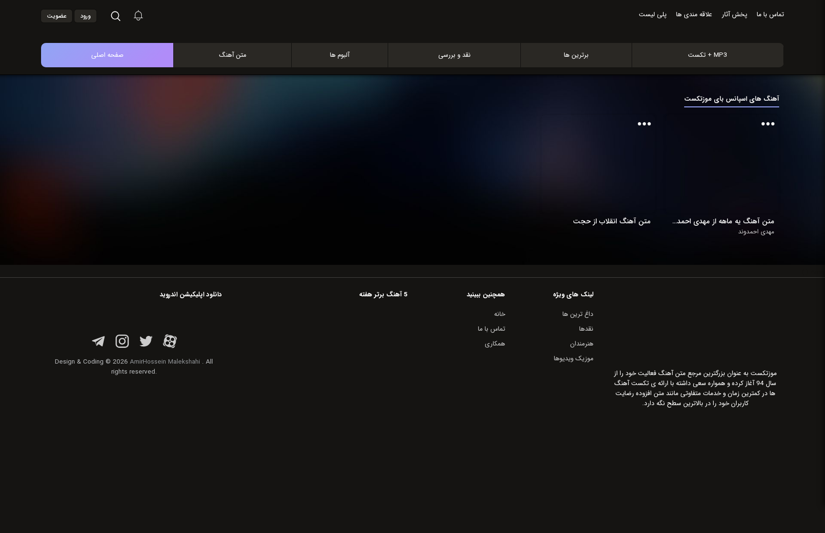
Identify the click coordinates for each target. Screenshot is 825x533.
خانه (499, 314)
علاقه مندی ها (694, 15)
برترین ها (576, 55)
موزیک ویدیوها (573, 359)
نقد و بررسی (454, 55)
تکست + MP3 (707, 55)
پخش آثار (734, 15)
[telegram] (98, 347)
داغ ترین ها (577, 314)
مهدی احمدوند (756, 232)
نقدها (586, 329)
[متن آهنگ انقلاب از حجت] (605, 164)
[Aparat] (170, 347)
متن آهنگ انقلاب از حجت (611, 221)
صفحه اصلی (107, 55)
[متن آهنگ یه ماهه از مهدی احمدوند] (728, 164)
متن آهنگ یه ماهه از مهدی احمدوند (722, 221)
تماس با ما (770, 15)
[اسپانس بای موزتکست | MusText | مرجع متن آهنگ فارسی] (422, 33)
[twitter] (146, 347)
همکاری (495, 344)
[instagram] (122, 347)
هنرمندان (581, 344)
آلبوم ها (339, 55)
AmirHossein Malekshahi (165, 362)
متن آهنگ (232, 55)
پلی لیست (652, 15)
